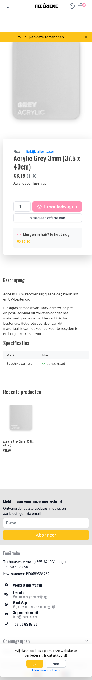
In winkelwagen (60, 206)
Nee (56, 663)
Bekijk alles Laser (40, 151)
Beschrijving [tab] (14, 280)
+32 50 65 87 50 (15, 566)
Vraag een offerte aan (47, 218)
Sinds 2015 (83, 24)
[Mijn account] (72, 6)
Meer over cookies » (46, 670)
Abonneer (46, 535)
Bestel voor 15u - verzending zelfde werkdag (47, 21)
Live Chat (71, 24)
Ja (34, 663)
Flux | (18, 151)
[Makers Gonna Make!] (46, 6)
